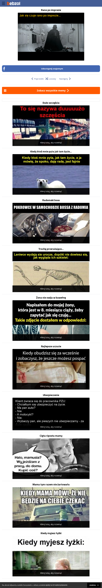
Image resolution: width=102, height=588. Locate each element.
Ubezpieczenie (51, 395)
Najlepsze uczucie (51, 346)
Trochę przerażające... (51, 249)
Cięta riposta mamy (51, 435)
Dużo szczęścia (51, 102)
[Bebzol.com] (13, 3)
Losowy (52, 78)
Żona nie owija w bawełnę (51, 297)
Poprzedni (39, 78)
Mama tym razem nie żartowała (51, 484)
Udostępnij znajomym (52, 68)
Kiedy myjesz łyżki (51, 533)
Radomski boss (51, 200)
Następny (63, 78)
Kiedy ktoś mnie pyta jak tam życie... (51, 151)
